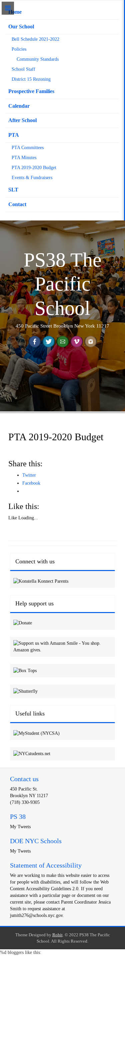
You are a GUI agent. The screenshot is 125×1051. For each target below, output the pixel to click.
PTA (13, 135)
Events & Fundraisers (32, 177)
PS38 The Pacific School (63, 284)
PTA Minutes (24, 157)
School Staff (23, 69)
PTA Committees (28, 147)
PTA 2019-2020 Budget (34, 167)
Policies (19, 49)
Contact (17, 204)
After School (22, 120)
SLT (13, 189)
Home (15, 12)
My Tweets (20, 826)
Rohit (57, 934)
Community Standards (38, 59)
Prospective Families (31, 91)
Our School (21, 26)
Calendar (19, 106)
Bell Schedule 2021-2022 (35, 39)
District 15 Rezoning (31, 79)
